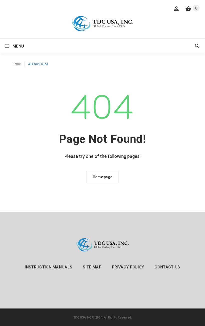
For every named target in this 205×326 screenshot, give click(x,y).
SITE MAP (92, 267)
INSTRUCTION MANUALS (48, 267)
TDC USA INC (82, 317)
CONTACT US (167, 267)
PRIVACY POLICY (128, 267)
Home (16, 64)
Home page (102, 177)
